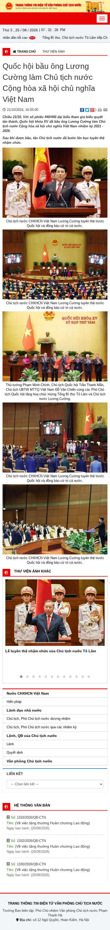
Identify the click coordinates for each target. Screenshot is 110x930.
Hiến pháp (14, 702)
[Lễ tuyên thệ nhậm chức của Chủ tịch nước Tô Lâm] (55, 612)
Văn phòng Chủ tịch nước (29, 761)
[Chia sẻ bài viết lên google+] (92, 110)
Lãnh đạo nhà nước (24, 710)
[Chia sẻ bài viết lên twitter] (87, 110)
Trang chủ (26, 51)
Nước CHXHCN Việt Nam (28, 693)
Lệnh (10, 744)
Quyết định (15, 752)
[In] (99, 110)
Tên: (48, 826)
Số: (28, 821)
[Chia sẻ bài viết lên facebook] (82, 110)
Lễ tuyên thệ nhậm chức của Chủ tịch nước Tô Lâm (50, 651)
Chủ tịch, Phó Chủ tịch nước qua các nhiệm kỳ (42, 727)
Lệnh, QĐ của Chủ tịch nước (32, 736)
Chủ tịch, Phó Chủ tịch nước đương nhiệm (38, 719)
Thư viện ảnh (53, 51)
